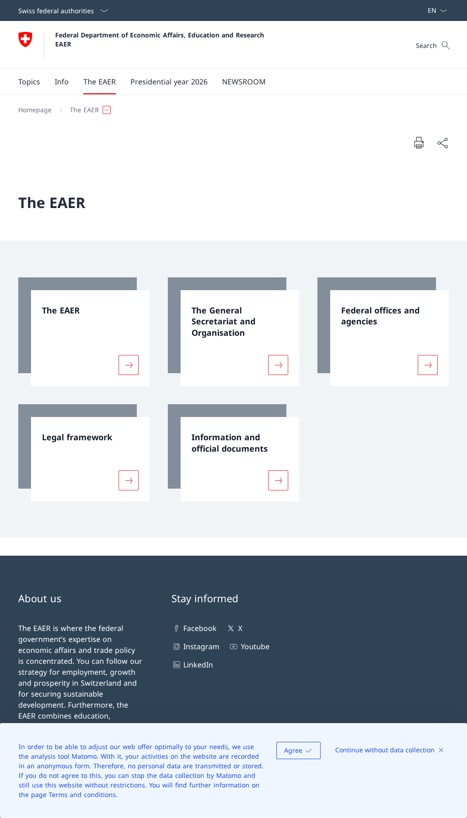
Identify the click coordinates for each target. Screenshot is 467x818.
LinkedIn (198, 665)
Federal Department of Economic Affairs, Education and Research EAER (160, 39)
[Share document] (442, 142)
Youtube (255, 646)
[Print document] (419, 142)
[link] (84, 331)
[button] (29, 81)
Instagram (201, 646)
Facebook (200, 628)
